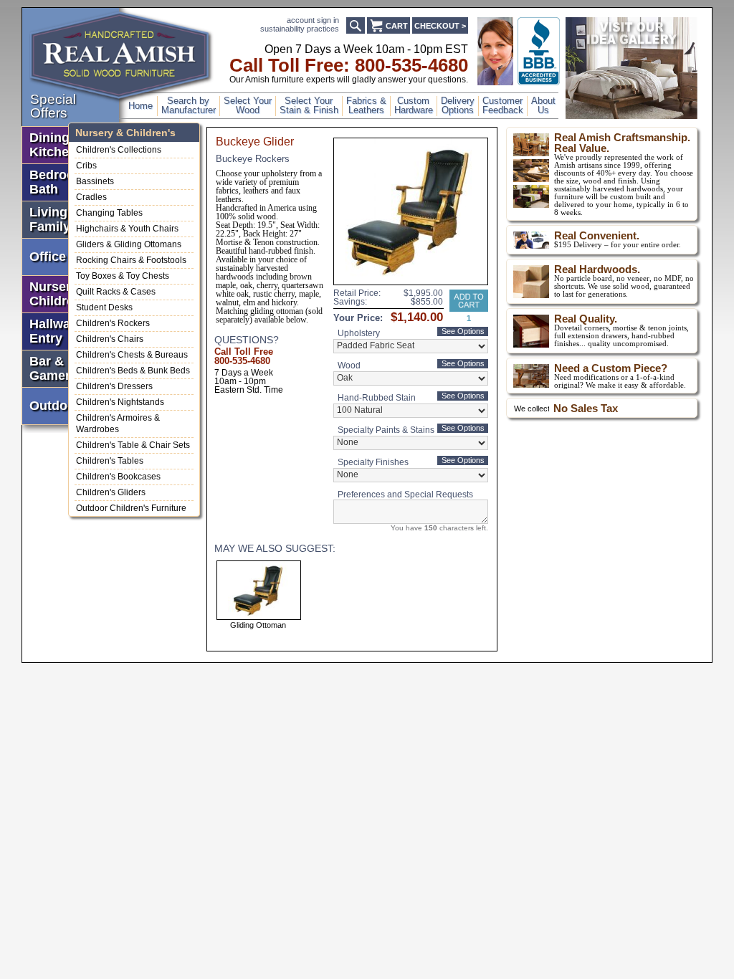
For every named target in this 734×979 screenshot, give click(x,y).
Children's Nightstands (120, 402)
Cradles (91, 197)
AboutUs (543, 105)
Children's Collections (118, 150)
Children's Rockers (113, 323)
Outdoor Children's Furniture (131, 508)
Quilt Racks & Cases (116, 292)
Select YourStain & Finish (309, 105)
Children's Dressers (114, 386)
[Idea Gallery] (631, 116)
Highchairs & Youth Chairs (127, 229)
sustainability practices (299, 28)
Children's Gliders (111, 492)
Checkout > (440, 26)
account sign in (313, 20)
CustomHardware (413, 105)
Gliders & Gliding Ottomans (128, 244)
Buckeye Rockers (253, 158)
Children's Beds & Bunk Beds (133, 371)
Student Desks (104, 307)
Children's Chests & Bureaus (132, 355)
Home (140, 105)
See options (463, 331)
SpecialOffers (53, 106)
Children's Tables (109, 461)
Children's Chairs (109, 339)
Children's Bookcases (118, 477)
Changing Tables (109, 213)
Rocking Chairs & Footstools (131, 260)
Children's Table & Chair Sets (133, 445)
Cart (397, 26)
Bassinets (95, 181)
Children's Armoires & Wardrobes (118, 423)
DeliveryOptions (458, 105)
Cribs (86, 166)
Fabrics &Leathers (366, 105)
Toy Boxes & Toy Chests (122, 276)
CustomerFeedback (502, 105)
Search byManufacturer (188, 105)
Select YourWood (248, 105)
